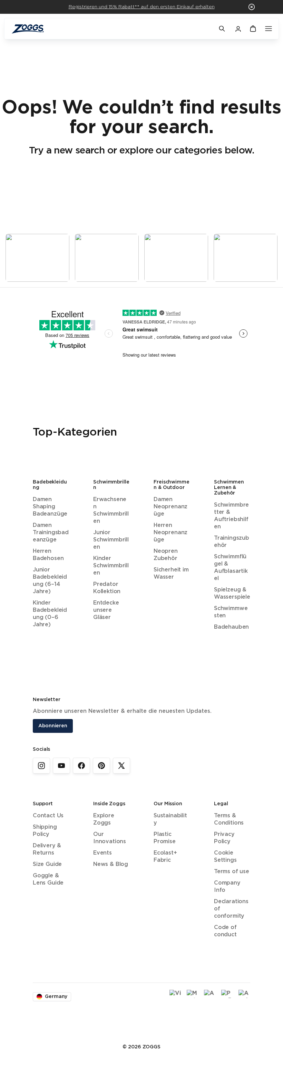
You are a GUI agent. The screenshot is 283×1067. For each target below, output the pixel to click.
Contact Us (48, 815)
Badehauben (231, 627)
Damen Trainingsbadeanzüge (51, 532)
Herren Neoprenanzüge (170, 532)
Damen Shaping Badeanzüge (50, 507)
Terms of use (231, 871)
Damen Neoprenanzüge (170, 507)
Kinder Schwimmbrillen (111, 566)
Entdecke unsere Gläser (106, 610)
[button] (251, 7)
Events (102, 853)
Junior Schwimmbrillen (111, 540)
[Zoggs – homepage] (111, 29)
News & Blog (110, 864)
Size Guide (47, 864)
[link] (41, 766)
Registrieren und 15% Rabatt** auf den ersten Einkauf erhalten (142, 7)
